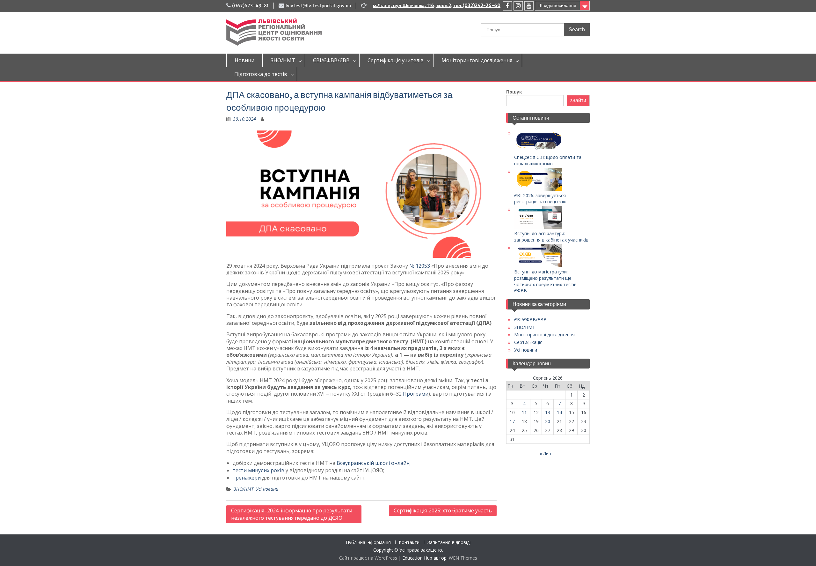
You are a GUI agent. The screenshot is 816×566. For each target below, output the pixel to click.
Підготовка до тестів (260, 74)
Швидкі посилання (557, 5)
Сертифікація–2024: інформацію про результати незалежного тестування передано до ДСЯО (291, 514)
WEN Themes (463, 558)
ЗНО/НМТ (283, 60)
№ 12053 (419, 265)
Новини (244, 60)
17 (512, 421)
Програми (415, 393)
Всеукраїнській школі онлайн (373, 462)
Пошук (514, 92)
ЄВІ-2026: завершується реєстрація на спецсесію (540, 198)
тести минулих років (258, 470)
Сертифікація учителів (396, 60)
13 (547, 412)
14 (559, 412)
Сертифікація (528, 342)
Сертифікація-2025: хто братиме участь (443, 510)
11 (524, 412)
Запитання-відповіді (448, 542)
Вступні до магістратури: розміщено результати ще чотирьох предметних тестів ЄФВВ (545, 281)
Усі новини (267, 489)
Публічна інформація (368, 542)
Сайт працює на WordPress (368, 558)
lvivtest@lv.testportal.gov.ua (318, 6)
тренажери (247, 477)
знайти (578, 100)
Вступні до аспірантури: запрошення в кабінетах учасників (551, 236)
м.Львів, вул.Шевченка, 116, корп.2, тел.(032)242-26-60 (436, 5)
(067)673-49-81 (250, 6)
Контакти (409, 542)
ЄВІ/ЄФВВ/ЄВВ (331, 60)
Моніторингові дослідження (476, 60)
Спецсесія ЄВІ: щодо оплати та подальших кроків (547, 160)
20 (547, 421)
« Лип (545, 454)
